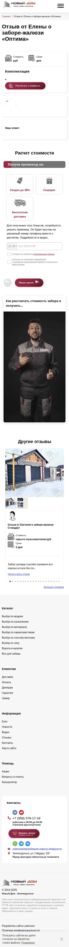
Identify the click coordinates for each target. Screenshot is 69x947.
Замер (6, 698)
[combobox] (12, 246)
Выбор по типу (10, 643)
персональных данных (44, 254)
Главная (6, 16)
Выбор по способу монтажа (18, 637)
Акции (5, 771)
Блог (5, 721)
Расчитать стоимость (27, 85)
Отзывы (6, 737)
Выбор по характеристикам (18, 632)
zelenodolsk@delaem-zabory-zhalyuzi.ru (37, 849)
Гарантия (7, 693)
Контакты (7, 742)
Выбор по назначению (15, 621)
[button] (10, 581)
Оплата (6, 682)
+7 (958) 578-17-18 (26, 818)
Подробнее (28, 942)
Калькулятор (9, 782)
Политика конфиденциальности (21, 930)
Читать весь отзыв (19, 574)
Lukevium (29, 926)
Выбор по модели (12, 616)
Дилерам (7, 687)
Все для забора (11, 653)
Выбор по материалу (14, 627)
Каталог (7, 608)
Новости (7, 726)
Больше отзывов (54, 587)
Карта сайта (9, 748)
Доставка (7, 677)
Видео (5, 732)
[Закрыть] (61, 939)
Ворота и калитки (12, 648)
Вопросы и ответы (13, 776)
